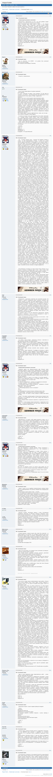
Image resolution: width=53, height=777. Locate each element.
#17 (50, 702)
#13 (50, 529)
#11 (50, 484)
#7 (50, 335)
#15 (50, 577)
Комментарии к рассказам (14, 9)
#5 (50, 135)
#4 (50, 87)
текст (31, 9)
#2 (50, 57)
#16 (50, 670)
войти (40, 11)
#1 (50, 15)
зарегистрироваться (47, 11)
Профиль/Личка (5, 27)
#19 (50, 750)
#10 (50, 442)
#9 (50, 415)
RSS (50, 13)
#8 (50, 363)
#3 (50, 72)
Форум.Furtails (7, 2)
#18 (50, 726)
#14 (50, 546)
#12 (50, 508)
